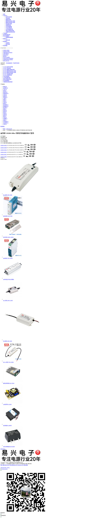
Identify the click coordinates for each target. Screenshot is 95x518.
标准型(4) (5, 92)
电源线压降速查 (9, 37)
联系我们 (5, 41)
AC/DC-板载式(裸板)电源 (9, 69)
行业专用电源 (9, 27)
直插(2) (4, 109)
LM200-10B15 (4, 152)
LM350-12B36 (6, 50)
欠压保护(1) (5, 122)
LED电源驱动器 (9, 29)
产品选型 (5, 33)
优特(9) (4, 90)
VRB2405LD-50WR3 (7, 52)
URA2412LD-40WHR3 (8, 58)
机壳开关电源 (9, 16)
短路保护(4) (5, 93)
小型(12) (5, 89)
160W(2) (5, 115)
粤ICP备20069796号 (5, 465)
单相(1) (4, 120)
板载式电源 (8, 19)
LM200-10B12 (4, 154)
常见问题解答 (6, 35)
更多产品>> (3, 449)
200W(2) (5, 113)
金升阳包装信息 (6, 34)
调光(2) (4, 116)
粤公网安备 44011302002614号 (16, 465)
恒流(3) (4, 103)
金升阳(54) (5, 88)
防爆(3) (4, 99)
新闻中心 (5, 38)
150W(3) (5, 102)
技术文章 (8, 40)
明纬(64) (5, 86)
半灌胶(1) (5, 118)
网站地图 (26, 465)
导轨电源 (8, 18)
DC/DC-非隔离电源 (7, 75)
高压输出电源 (9, 23)
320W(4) (5, 94)
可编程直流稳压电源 (10, 31)
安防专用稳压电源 (10, 30)
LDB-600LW (6, 53)
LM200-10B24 (4, 150)
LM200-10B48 (4, 147)
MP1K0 (4, 56)
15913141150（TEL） (5, 467)
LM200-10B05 (4, 156)
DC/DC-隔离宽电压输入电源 (9, 70)
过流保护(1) (5, 121)
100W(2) (5, 117)
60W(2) (4, 112)
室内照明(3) (5, 104)
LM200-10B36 (4, 145)
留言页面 (8, 44)
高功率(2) (5, 107)
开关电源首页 (9, 63)
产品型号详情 (16, 63)
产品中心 (5, 15)
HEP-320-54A (6, 60)
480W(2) (5, 111)
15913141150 (9, 128)
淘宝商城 (5, 45)
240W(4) (5, 95)
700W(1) (5, 124)
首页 (4, 14)
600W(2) (5, 110)
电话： (4, 128)
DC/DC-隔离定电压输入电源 (9, 72)
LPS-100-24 (5, 54)
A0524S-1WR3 (6, 51)
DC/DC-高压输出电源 (8, 73)
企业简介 (8, 42)
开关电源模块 (9, 26)
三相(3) (4, 98)
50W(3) (4, 101)
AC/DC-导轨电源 (7, 68)
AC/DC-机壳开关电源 (8, 66)
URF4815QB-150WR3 (8, 59)
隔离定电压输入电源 (10, 22)
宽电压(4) (5, 97)
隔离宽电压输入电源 (10, 20)
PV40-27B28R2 (6, 57)
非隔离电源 (8, 25)
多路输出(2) (5, 106)
